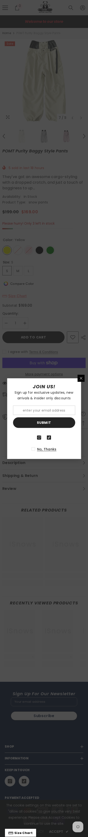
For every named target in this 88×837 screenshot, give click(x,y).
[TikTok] (49, 437)
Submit (44, 422)
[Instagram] (39, 437)
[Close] (80, 378)
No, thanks (47, 449)
